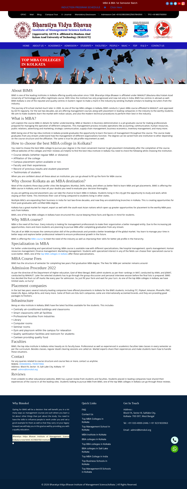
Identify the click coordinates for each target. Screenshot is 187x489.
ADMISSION (70, 45)
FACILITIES (100, 45)
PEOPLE (113, 45)
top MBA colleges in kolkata (54, 253)
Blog (39, 14)
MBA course (37, 238)
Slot (139, 484)
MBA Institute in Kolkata (94, 434)
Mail (32, 14)
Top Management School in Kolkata (96, 428)
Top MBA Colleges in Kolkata (92, 420)
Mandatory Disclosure (85, 14)
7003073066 (38, 363)
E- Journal (66, 14)
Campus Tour (51, 14)
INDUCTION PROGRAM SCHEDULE (82, 7)
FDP (135, 45)
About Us (38, 45)
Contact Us (157, 45)
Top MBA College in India (95, 456)
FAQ (84, 409)
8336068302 (25, 363)
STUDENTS (85, 45)
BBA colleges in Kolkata (94, 439)
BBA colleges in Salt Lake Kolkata (95, 450)
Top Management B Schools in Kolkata (96, 470)
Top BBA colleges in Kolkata (96, 444)
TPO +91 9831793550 (157, 14)
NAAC (125, 45)
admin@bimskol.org (28, 369)
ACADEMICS (54, 45)
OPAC (23, 14)
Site (144, 484)
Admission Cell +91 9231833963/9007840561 (121, 14)
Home (26, 45)
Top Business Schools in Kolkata (94, 463)
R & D (143, 45)
